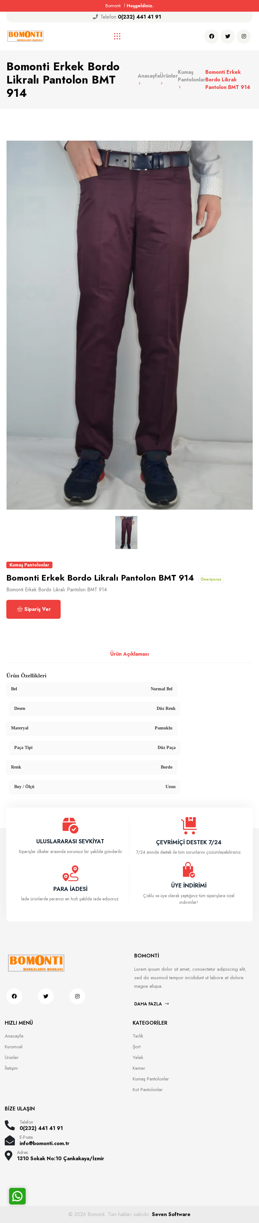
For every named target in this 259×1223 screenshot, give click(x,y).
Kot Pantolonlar (148, 1089)
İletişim (11, 1068)
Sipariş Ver (37, 609)
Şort (137, 1046)
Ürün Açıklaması (129, 654)
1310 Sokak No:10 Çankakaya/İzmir (60, 1158)
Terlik (138, 1036)
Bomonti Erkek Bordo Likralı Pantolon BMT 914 (227, 79)
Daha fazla (148, 1004)
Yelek (138, 1057)
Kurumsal (13, 1046)
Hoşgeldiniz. (140, 6)
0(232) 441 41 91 (139, 16)
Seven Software (171, 1214)
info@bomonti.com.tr (44, 1143)
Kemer (139, 1068)
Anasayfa (14, 1036)
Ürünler (12, 1057)
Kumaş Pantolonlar (191, 75)
